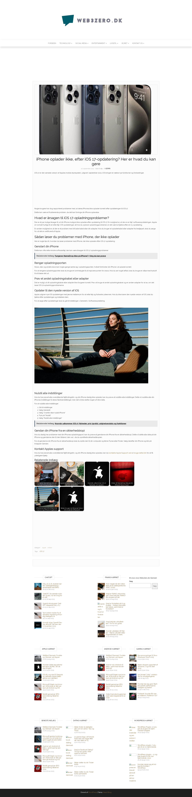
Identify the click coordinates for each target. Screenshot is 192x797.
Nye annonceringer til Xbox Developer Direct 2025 (147, 656)
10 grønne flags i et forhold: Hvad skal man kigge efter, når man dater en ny (84, 738)
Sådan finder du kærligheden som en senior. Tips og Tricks (84, 728)
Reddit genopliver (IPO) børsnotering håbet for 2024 (51, 696)
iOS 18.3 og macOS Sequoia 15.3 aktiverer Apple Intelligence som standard (53, 676)
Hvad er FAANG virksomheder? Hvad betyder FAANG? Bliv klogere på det (116, 595)
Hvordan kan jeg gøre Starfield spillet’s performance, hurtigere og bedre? (148, 685)
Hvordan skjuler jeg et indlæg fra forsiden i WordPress (147, 766)
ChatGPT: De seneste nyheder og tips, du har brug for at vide (52, 595)
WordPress (92, 792)
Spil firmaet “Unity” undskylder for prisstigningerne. (148, 675)
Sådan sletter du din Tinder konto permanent (84, 773)
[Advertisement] (96, 64)
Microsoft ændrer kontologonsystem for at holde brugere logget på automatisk (53, 738)
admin (107, 168)
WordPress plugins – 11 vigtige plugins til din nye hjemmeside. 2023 (148, 756)
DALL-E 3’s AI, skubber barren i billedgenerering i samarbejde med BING (52, 585)
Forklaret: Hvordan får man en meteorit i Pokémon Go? (147, 694)
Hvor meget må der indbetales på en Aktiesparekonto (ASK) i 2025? (116, 585)
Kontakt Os (137, 43)
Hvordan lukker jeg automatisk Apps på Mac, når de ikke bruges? (53, 666)
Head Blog (107, 792)
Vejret (124, 43)
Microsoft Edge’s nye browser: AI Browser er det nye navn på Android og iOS (52, 686)
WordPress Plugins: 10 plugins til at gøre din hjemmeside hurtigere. (147, 728)
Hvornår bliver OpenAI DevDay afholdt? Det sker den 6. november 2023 (52, 624)
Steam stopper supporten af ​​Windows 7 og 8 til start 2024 (148, 666)
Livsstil (113, 43)
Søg (131, 581)
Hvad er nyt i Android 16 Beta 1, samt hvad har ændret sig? (115, 666)
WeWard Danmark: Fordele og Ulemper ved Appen (52, 656)
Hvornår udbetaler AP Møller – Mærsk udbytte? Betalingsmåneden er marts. (115, 632)
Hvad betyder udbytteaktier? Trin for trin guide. (115, 622)
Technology (65, 43)
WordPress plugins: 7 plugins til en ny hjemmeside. (147, 746)
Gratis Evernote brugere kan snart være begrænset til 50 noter (116, 696)
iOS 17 (42, 551)
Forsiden (52, 43)
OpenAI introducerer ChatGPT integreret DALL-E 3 (52, 604)
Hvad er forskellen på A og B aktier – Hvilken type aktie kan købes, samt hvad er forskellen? (115, 606)
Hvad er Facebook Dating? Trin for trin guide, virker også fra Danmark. (83, 751)
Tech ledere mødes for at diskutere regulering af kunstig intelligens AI (52, 614)
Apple (44, 547)
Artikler (49, 547)
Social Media (81, 43)
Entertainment (99, 43)
